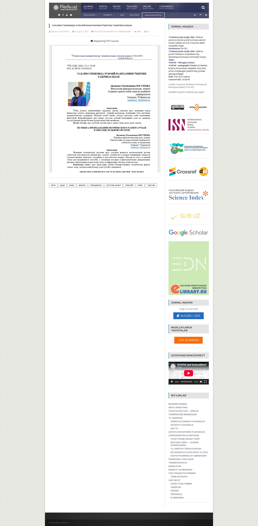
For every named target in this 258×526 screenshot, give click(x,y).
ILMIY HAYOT (174, 480)
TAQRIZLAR (176, 487)
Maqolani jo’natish (153, 15)
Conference (166, 7)
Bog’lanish (134, 15)
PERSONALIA (176, 494)
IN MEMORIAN (177, 497)
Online (148, 7)
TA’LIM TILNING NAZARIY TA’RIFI (185, 439)
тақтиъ (151, 185)
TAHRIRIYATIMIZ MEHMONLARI (183, 414)
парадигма (96, 185)
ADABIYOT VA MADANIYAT (181, 469)
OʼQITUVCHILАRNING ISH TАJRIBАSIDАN (112, 31)
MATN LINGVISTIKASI (178, 407)
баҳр (62, 185)
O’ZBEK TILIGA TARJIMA (181, 483)
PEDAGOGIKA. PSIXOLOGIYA (181, 459)
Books (117, 7)
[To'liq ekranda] (205, 381)
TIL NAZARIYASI (176, 418)
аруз (53, 185)
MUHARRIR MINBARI (178, 404)
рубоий (129, 185)
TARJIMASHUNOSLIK (178, 462)
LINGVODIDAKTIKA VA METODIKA (184, 435)
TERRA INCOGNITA (179, 476)
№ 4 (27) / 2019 (81, 31)
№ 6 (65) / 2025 (189, 316)
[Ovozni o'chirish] (201, 381)
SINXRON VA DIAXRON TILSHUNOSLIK (188, 421)
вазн (71, 185)
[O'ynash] (172, 381)
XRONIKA (175, 490)
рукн (140, 185)
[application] (189, 373)
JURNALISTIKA (175, 466)
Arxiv (122, 15)
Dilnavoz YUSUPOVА (60, 31)
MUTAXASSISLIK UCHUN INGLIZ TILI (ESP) (189, 452)
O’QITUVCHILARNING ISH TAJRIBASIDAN (188, 455)
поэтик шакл (113, 185)
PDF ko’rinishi (188, 340)
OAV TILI (174, 428)
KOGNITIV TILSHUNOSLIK (182, 425)
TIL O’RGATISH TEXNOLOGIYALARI (186, 448)
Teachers (131, 7)
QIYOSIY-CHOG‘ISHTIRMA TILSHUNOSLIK (187, 432)
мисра (82, 185)
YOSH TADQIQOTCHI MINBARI (182, 473)
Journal (89, 7)
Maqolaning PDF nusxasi (106, 41)
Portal (103, 7)
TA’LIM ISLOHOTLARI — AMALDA (183, 411)
